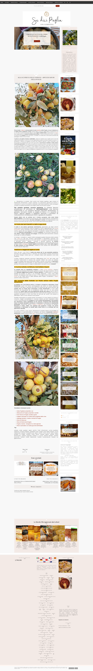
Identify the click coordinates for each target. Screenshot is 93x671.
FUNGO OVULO (46, 611)
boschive (39, 130)
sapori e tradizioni (38, 304)
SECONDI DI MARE (50, 649)
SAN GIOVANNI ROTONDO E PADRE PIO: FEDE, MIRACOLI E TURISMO (69, 316)
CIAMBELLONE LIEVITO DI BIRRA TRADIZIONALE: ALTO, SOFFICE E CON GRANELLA (69, 359)
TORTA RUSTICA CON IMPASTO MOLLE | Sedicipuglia (19, 545)
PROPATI (49, 630)
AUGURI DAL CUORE (42, 577)
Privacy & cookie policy (63, 625)
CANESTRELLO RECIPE (49, 579)
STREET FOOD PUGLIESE (48, 653)
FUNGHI (43, 609)
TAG (53, 653)
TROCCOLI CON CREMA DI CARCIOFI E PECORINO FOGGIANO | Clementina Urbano (37, 35)
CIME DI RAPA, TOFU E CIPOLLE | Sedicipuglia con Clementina (50, 482)
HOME (2, 2)
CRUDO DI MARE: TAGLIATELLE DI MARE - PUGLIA (69, 388)
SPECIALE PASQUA (49, 2)
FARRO (40, 609)
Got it (76, 668)
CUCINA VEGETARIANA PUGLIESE (46, 590)
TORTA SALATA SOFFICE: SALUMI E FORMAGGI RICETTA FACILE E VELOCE (67, 258)
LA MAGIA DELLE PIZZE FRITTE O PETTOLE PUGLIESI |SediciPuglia (69, 302)
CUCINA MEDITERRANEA (43, 592)
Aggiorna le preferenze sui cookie (65, 627)
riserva (18, 238)
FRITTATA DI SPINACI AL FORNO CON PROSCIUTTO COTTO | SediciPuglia (67, 242)
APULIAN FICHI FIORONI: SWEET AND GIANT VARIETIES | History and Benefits (69, 373)
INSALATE (53, 613)
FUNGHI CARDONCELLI (50, 609)
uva (42, 240)
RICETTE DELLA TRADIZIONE (46, 638)
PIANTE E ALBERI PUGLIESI (47, 453)
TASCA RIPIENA (46, 655)
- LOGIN (68, 625)
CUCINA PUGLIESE (23, 2)
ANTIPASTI (51, 575)
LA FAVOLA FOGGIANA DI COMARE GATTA (69, 331)
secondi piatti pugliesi (49, 651)
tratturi (23, 130)
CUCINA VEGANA (40, 596)
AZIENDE (48, 577)
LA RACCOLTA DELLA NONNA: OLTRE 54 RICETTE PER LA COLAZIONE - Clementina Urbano (37, 546)
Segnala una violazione (63, 619)
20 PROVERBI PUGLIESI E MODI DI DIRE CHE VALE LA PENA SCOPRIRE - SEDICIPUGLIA (69, 273)
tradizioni (55, 312)
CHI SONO (7, 2)
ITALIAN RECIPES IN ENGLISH (47, 615)
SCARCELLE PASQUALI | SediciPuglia (49, 544)
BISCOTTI (52, 577)
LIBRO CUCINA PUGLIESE (51, 617)
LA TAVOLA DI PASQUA (41, 617)
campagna (25, 244)
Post (63, 415)
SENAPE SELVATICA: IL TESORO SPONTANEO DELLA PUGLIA (24, 482)
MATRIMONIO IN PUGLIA (48, 619)
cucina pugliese (48, 269)
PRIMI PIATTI (42, 628)
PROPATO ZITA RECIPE (44, 632)
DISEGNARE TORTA (46, 598)
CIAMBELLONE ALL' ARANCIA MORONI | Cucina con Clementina (31, 544)
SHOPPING (40, 653)
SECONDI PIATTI (41, 651)
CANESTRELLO (42, 579)
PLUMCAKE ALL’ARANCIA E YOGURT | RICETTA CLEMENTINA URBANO (69, 402)
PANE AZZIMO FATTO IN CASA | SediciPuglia (74, 544)
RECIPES (53, 634)
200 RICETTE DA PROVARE (44, 575)
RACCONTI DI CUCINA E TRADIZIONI (44, 634)
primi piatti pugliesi (49, 628)
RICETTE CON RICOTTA (50, 636)
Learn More (71, 668)
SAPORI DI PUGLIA (14, 2)
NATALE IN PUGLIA (40, 2)
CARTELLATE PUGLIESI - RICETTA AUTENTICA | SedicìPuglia (69, 288)
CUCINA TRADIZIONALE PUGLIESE (46, 594)
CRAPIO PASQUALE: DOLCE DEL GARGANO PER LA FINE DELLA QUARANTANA (69, 430)
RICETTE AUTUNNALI (42, 636)
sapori (56, 276)
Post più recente (20, 478)
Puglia (56, 132)
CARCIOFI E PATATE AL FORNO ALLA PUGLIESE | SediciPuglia (67, 247)
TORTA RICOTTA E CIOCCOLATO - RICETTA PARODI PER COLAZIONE (68, 544)
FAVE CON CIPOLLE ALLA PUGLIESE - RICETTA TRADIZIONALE (67, 237)
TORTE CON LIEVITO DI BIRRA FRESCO (46, 657)
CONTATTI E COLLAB (58, 2)
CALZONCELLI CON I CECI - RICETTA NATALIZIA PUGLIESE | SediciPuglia (43, 545)
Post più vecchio (52, 478)
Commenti (64, 417)
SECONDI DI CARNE (43, 649)
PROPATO (53, 630)
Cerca (57, 5)
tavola (16, 276)
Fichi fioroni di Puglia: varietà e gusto (27, 414)
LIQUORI (41, 619)
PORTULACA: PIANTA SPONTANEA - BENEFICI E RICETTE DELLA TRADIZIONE (69, 345)
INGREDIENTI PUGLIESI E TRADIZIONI (47, 452)
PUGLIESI (50, 632)
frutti (48, 258)
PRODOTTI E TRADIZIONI (42, 630)
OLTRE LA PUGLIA (31, 2)
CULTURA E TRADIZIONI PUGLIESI (50, 596)
